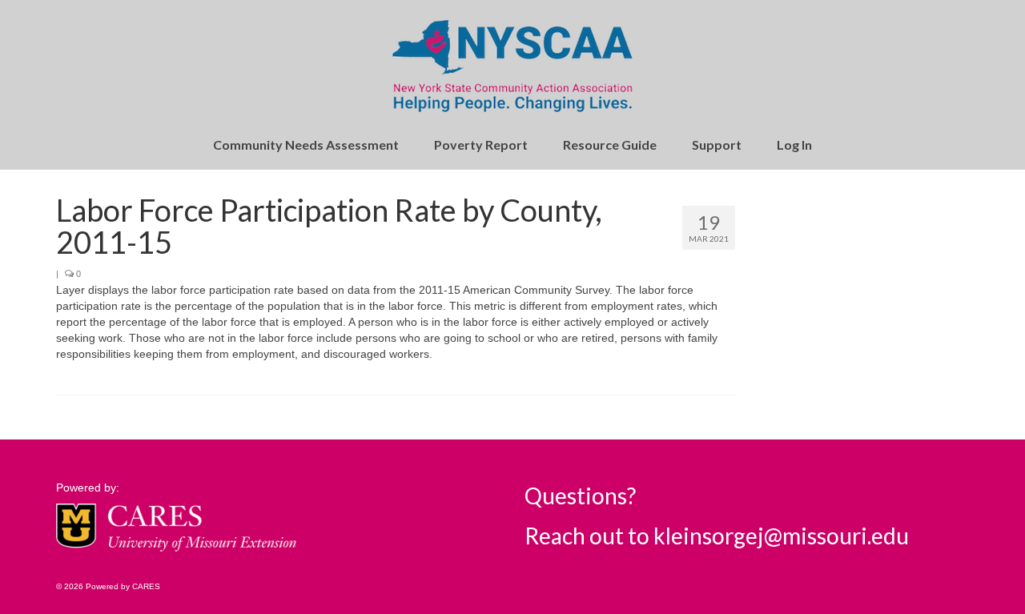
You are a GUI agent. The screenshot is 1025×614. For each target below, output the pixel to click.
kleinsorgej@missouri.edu (781, 535)
